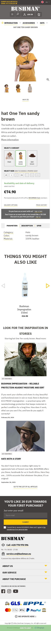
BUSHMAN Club (34, 198)
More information (10, 139)
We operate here (26, 616)
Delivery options (10, 205)
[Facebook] (3, 591)
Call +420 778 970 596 (17, 545)
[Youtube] (15, 591)
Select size (25, 628)
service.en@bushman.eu (18, 554)
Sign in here (38, 211)
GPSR (39, 225)
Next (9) (26, 100)
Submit (25, 522)
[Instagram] (9, 591)
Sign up (38, 217)
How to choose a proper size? (26, 171)
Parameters (12, 225)
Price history (41, 205)
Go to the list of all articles (25, 487)
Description (27, 225)
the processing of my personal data (26, 528)
